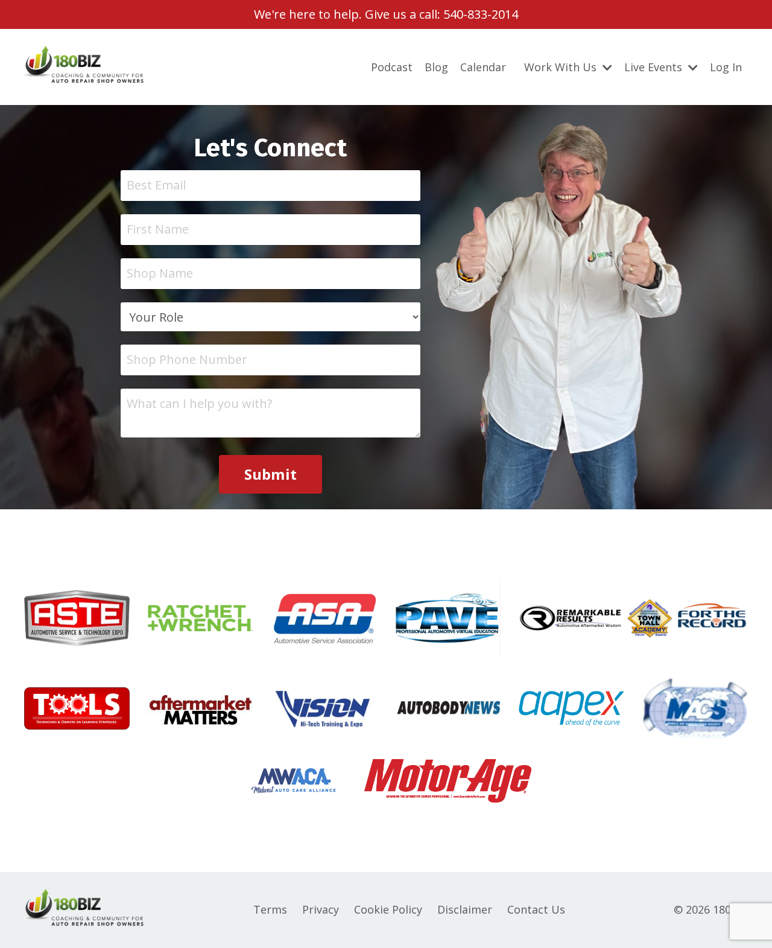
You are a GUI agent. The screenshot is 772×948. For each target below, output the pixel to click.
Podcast (392, 67)
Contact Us (536, 909)
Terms (270, 909)
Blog (436, 67)
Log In (726, 67)
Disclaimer (464, 909)
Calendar (483, 67)
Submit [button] (270, 474)
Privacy (320, 909)
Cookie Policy (388, 909)
